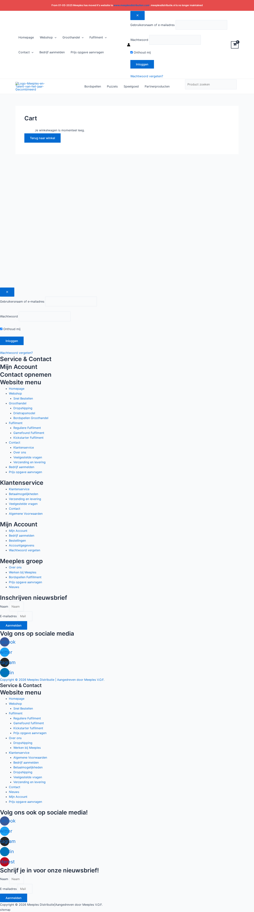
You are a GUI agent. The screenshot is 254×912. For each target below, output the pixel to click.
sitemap (5, 909)
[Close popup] (137, 15)
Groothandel (17, 403)
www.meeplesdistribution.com (131, 5)
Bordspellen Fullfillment (25, 577)
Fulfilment (15, 423)
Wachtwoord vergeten (24, 550)
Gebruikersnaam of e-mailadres (152, 25)
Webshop (15, 393)
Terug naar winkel (42, 138)
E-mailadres (9, 616)
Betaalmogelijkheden (23, 494)
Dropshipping (22, 408)
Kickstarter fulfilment (28, 728)
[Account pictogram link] (128, 44)
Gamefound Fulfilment (28, 433)
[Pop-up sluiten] (7, 292)
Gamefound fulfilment (28, 723)
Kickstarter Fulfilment (28, 437)
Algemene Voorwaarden (26, 513)
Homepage (16, 388)
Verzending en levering (29, 462)
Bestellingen (17, 540)
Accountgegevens (21, 545)
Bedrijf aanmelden (21, 467)
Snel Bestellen (23, 398)
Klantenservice (23, 447)
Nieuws (14, 587)
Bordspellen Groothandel (30, 418)
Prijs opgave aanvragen (25, 472)
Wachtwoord (139, 40)
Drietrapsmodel (24, 413)
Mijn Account (18, 531)
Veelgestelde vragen (27, 457)
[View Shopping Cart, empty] (235, 44)
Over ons (19, 452)
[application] (55, 37)
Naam (4, 606)
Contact (14, 442)
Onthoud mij (142, 52)
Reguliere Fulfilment (27, 428)
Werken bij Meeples (22, 572)
